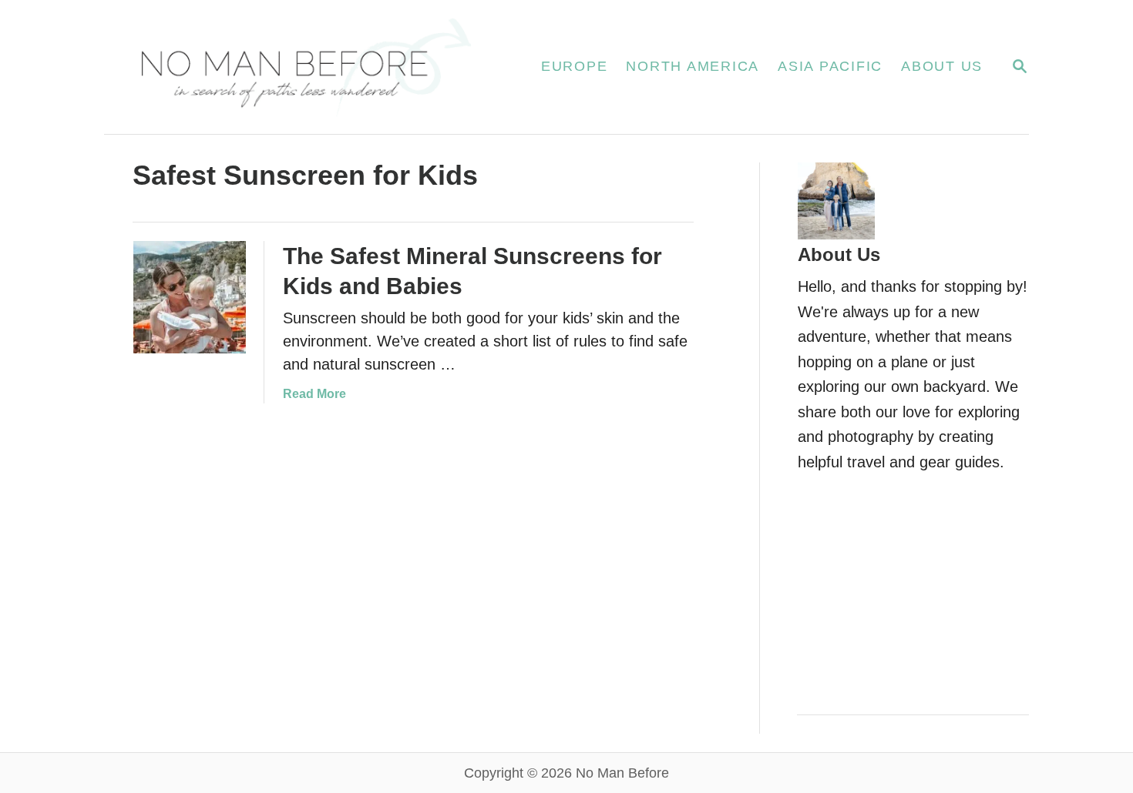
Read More (314, 393)
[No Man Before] (304, 67)
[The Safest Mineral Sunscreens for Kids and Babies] (189, 297)
